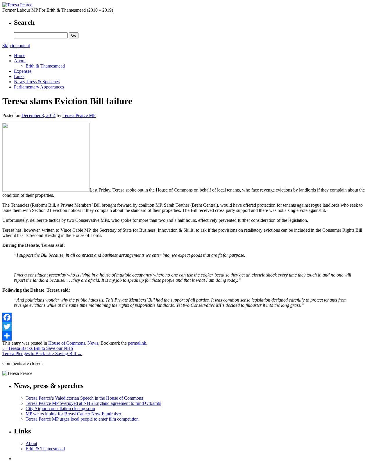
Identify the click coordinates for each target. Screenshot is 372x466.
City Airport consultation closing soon (60, 408)
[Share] (186, 336)
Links (19, 76)
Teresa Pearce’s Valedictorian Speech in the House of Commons (84, 398)
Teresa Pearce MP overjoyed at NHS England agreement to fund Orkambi (93, 403)
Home (19, 55)
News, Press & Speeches (37, 81)
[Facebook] (186, 317)
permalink (137, 343)
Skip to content (16, 45)
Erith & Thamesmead (45, 65)
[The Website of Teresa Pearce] (17, 4)
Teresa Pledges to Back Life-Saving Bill (42, 353)
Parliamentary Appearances (39, 86)
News (92, 343)
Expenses (22, 71)
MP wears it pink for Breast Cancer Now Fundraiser (73, 413)
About (20, 60)
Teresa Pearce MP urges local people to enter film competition (82, 419)
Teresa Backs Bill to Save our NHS (37, 348)
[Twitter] (186, 326)
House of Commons (66, 343)
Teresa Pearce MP (79, 115)
